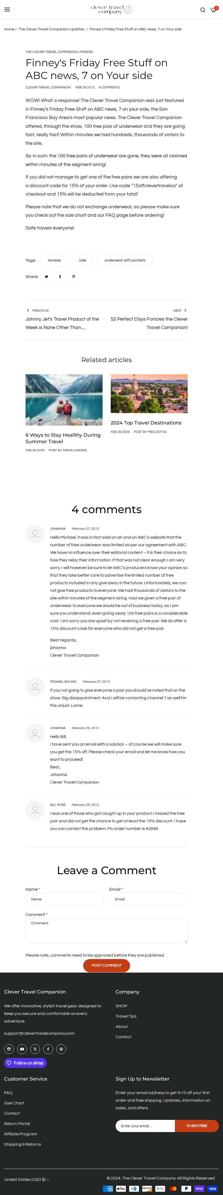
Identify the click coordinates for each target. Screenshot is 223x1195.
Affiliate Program (20, 1134)
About (122, 1026)
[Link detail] (9, 1049)
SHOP (121, 1006)
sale (82, 260)
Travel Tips (126, 1016)
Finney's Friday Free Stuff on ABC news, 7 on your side (89, 109)
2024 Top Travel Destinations (146, 423)
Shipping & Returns (22, 1144)
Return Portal (17, 1123)
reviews (54, 260)
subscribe (197, 1126)
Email (116, 889)
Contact (123, 1037)
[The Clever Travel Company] (111, 9)
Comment (36, 914)
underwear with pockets (124, 260)
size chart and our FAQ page (96, 215)
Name (33, 889)
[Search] (202, 9)
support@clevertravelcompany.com (39, 1033)
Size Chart (14, 1103)
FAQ (8, 1093)
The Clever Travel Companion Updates (51, 29)
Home (9, 29)
